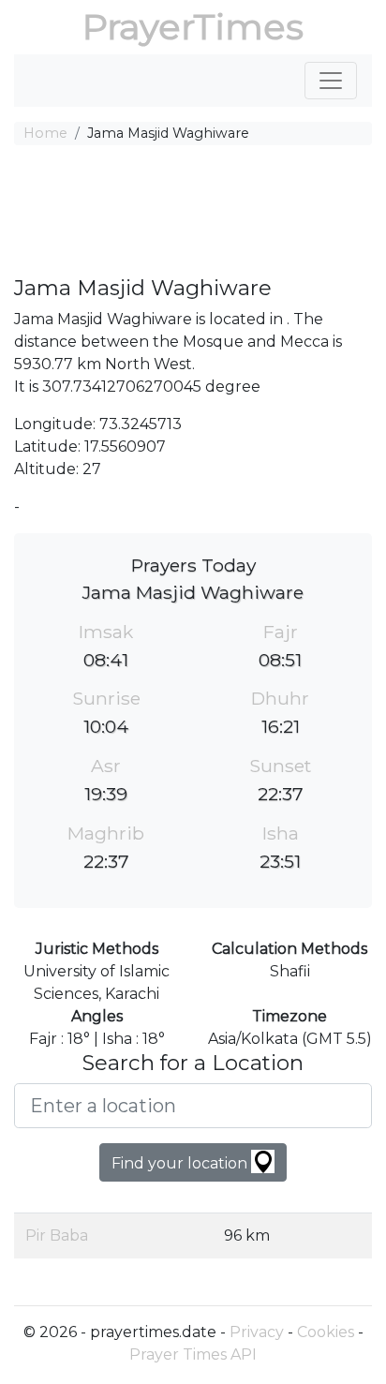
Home (45, 133)
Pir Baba (56, 1235)
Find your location (181, 1163)
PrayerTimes (193, 27)
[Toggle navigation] (330, 80)
